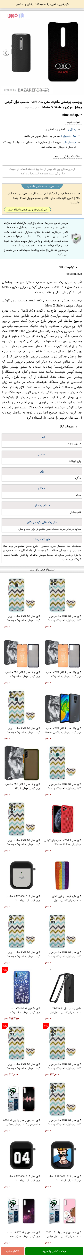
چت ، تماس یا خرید (54, 1251)
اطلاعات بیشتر (67, 156)
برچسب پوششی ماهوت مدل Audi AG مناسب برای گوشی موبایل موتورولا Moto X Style (42, 287)
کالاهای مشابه (12, 1251)
